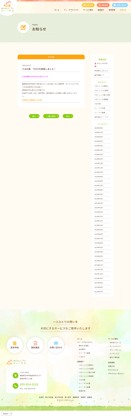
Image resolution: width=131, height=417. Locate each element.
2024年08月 (98, 234)
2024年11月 (98, 221)
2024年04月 (98, 252)
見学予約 (90, 5)
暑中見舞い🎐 (99, 75)
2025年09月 (98, 177)
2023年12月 (98, 269)
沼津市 (41, 397)
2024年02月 (98, 261)
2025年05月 (98, 194)
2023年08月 (98, 287)
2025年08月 (98, 181)
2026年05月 (98, 141)
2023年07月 (98, 292)
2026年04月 (98, 146)
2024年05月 (98, 247)
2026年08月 (98, 128)
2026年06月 (98, 137)
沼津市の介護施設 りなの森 (32, 100)
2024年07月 (98, 238)
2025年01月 (98, 212)
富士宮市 (68, 397)
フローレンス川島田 (101, 90)
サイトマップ (113, 370)
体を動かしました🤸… (102, 71)
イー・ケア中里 (99, 108)
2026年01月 (98, 159)
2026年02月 (98, 154)
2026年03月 (98, 150)
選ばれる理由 (84, 345)
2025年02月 (98, 208)
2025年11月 (98, 168)
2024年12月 (98, 216)
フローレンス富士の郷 (102, 95)
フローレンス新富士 (101, 86)
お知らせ (123, 10)
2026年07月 (98, 132)
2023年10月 (98, 278)
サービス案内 (88, 10)
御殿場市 (76, 397)
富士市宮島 (49, 397)
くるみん (82, 356)
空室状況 (82, 391)
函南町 (83, 397)
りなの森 (97, 104)
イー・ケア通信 (84, 353)
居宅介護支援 (114, 357)
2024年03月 (98, 256)
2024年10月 (98, 225)
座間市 (89, 397)
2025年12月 (98, 163)
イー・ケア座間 (99, 113)
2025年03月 (98, 203)
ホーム (56, 10)
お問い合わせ (121, 5)
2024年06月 (98, 243)
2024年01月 (98, 265)
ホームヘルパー (115, 346)
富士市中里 (59, 397)
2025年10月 (98, 172)
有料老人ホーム (115, 342)
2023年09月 (98, 283)
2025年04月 (98, 199)
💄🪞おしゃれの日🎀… (101, 64)
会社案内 (82, 349)
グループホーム (115, 350)
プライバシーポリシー (116, 373)
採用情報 (112, 10)
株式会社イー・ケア (101, 117)
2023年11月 (98, 274)
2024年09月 (98, 230)
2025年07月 (98, 185)
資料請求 (105, 5)
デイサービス (114, 353)
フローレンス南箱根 (101, 99)
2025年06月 (98, 190)
